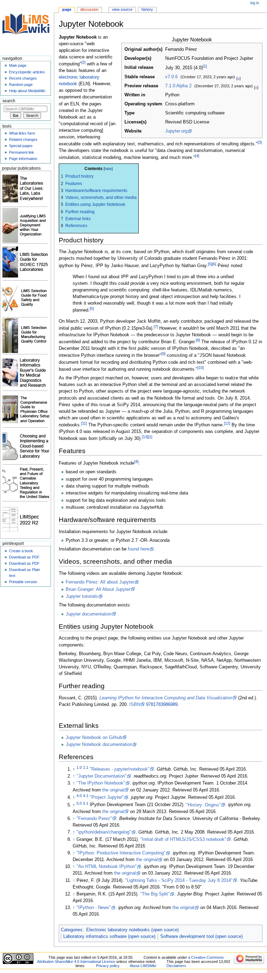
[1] (205, 66)
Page (66, 9)
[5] (210, 264)
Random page (21, 84)
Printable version (23, 582)
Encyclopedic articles (27, 72)
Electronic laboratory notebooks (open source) (132, 929)
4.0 (79, 796)
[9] (163, 354)
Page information (23, 158)
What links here (22, 133)
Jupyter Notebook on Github (94, 737)
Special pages (21, 146)
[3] (260, 142)
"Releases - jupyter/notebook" (119, 769)
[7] (156, 326)
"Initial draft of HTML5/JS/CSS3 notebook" (183, 839)
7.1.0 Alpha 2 (178, 85)
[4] (197, 156)
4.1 (85, 796)
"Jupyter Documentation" (101, 776)
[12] (227, 423)
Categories (71, 929)
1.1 (85, 767)
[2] (83, 62)
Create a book (21, 551)
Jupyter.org (176, 131)
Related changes (23, 139)
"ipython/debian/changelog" (103, 832)
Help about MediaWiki (27, 91)
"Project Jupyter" (107, 797)
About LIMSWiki (143, 966)
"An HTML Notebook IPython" (106, 866)
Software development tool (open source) (201, 936)
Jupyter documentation (89, 614)
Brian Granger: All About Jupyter (98, 589)
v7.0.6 (171, 76)
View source (122, 9)
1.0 (79, 767)
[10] (200, 367)
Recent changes (23, 78)
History (147, 9)
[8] (198, 340)
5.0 (79, 803)
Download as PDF (24, 557)
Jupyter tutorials (82, 596)
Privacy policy (108, 966)
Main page (17, 65)
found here (138, 549)
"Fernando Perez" (94, 818)
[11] (84, 423)
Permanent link (21, 152)
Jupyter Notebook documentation (99, 744)
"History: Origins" (203, 805)
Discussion (89, 9)
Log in (254, 3)
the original (113, 790)
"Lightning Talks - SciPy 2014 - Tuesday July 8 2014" (179, 880)
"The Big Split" (155, 894)
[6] (214, 264)
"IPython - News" (93, 907)
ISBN (134, 704)
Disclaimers (176, 966)
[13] (145, 437)
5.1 (85, 803)
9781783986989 (162, 704)
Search (8, 101)
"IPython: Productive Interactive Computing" (120, 853)
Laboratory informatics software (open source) (109, 936)
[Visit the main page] (27, 27)
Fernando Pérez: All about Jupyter (100, 582)
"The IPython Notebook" (100, 783)
